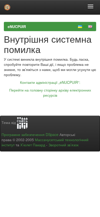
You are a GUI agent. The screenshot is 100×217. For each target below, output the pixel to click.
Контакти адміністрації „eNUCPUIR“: (50, 82)
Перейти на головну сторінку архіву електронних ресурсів (50, 92)
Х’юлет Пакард (32, 144)
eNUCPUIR (17, 26)
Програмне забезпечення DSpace (30, 134)
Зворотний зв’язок (63, 144)
